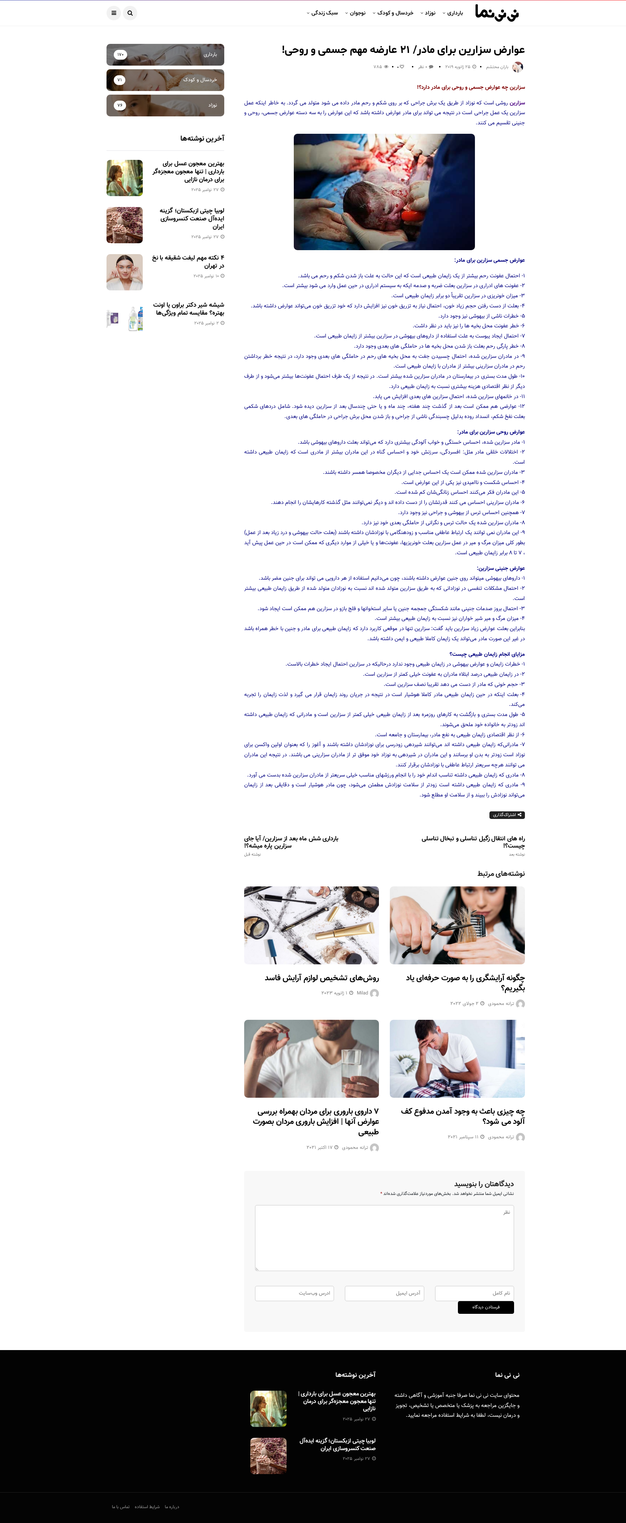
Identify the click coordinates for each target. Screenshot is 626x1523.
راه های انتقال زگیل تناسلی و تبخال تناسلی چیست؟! (473, 846)
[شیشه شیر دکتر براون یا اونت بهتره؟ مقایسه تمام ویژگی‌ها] (125, 319)
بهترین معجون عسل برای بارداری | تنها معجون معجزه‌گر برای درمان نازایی (188, 172)
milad (362, 993)
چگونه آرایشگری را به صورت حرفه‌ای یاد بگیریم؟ (465, 983)
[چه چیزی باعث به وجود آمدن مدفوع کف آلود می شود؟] (457, 1059)
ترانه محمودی (501, 1003)
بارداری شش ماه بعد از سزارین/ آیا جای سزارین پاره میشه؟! (291, 846)
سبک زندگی (325, 13)
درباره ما (172, 1507)
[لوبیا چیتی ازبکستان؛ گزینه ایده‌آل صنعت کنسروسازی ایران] (125, 225)
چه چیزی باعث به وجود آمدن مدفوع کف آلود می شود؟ (463, 1117)
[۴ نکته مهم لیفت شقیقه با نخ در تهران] (125, 272)
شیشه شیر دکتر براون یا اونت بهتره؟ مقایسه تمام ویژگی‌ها (188, 309)
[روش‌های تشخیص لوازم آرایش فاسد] (311, 925)
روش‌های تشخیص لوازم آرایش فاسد (322, 978)
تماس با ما (121, 1507)
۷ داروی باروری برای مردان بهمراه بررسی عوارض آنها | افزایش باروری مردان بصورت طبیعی (316, 1122)
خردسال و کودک (395, 13)
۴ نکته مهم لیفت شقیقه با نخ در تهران (188, 262)
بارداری (455, 13)
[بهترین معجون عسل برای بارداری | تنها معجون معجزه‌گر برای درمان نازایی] (125, 178)
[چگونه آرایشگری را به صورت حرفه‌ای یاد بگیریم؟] (457, 925)
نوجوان (358, 13)
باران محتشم (497, 67)
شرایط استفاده (453, 1415)
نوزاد (430, 13)
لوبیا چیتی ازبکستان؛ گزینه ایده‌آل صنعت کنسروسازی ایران (192, 219)
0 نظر (422, 67)
